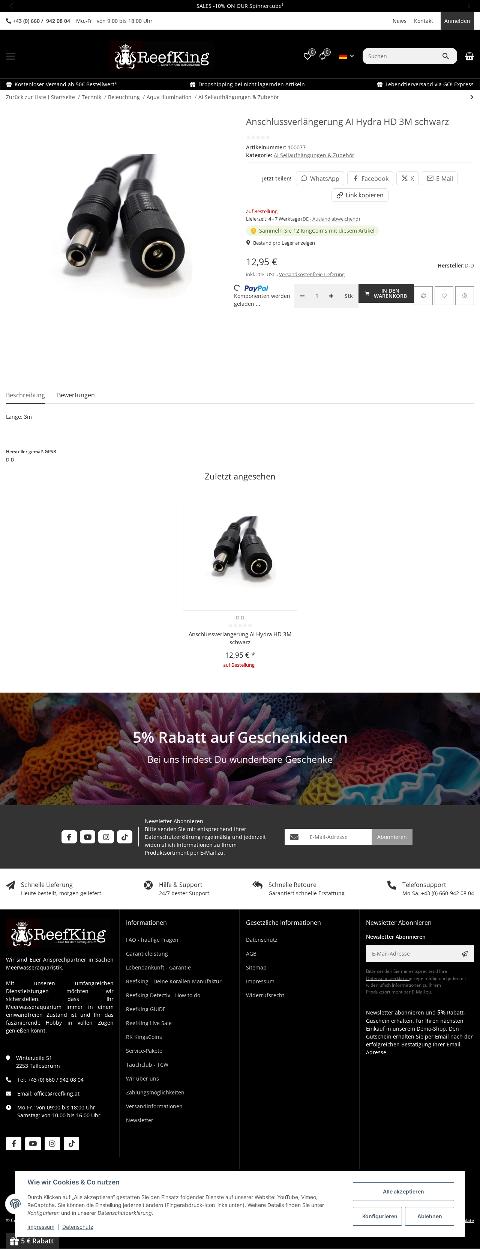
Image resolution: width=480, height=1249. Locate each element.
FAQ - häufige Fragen (152, 939)
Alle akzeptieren (403, 1191)
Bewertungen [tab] (76, 395)
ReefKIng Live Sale (149, 1023)
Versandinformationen (154, 1106)
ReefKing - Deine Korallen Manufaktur (174, 981)
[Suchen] (449, 56)
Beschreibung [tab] (25, 395)
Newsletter (139, 1120)
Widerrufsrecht (265, 995)
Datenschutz (77, 1226)
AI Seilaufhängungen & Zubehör (314, 155)
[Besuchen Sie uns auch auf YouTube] (87, 836)
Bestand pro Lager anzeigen (284, 242)
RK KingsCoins (144, 1036)
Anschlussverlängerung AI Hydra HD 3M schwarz (240, 638)
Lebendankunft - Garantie (158, 967)
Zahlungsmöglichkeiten (155, 1092)
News (399, 20)
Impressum (40, 1226)
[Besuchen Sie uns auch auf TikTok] (124, 836)
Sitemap (256, 967)
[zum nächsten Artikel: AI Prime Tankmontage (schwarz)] (472, 97)
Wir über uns (142, 1078)
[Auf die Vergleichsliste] (423, 295)
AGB (251, 953)
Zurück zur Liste (26, 97)
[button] (11, 6)
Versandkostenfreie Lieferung (312, 274)
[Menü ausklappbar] (10, 56)
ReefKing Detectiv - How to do (163, 995)
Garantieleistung (147, 953)
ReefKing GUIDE (146, 1009)
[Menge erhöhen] (331, 296)
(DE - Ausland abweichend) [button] (330, 218)
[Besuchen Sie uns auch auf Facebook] (69, 836)
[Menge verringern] (302, 296)
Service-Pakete (144, 1050)
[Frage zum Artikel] (464, 295)
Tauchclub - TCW (147, 1064)
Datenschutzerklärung (173, 836)
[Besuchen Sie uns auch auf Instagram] (106, 836)
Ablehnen (429, 1216)
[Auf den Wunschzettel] (444, 295)
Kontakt (423, 20)
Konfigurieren (380, 1216)
